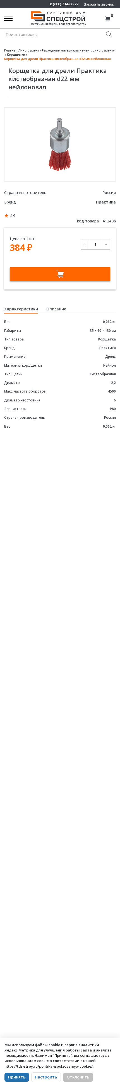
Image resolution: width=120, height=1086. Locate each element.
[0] (107, 18)
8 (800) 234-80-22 (64, 4)
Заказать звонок (99, 4)
